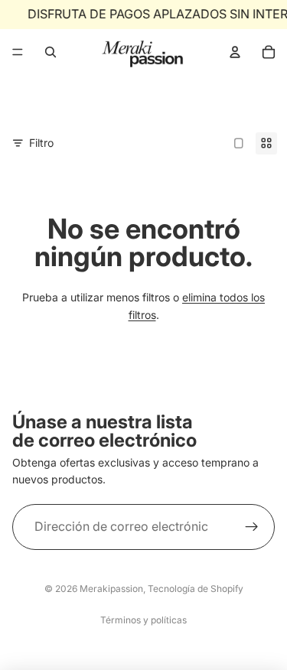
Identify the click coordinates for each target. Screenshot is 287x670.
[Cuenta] (235, 52)
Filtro (41, 142)
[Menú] (17, 52)
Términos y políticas (143, 620)
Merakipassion (111, 588)
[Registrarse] (252, 527)
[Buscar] (50, 52)
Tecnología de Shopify (195, 588)
